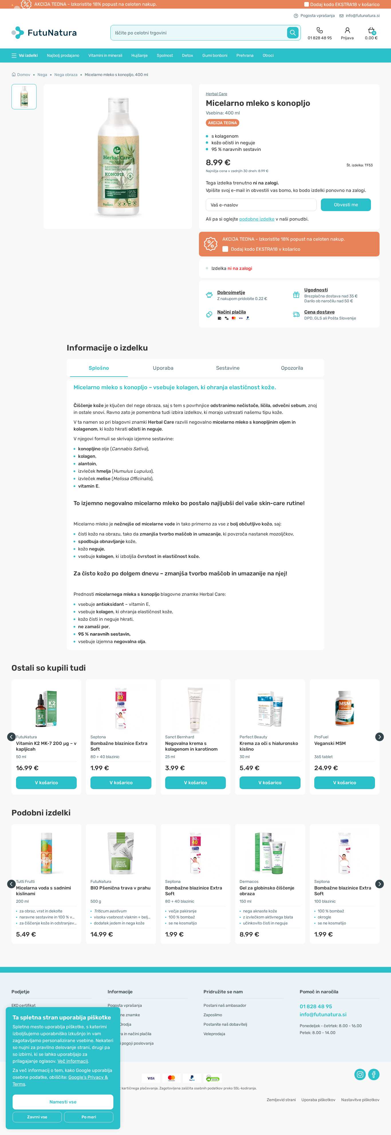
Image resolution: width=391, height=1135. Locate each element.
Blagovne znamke (124, 1015)
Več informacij (73, 1061)
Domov (23, 74)
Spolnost (165, 55)
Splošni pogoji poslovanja (131, 1043)
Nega (42, 74)
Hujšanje (139, 55)
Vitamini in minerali (105, 55)
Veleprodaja (214, 1033)
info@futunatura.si (363, 15)
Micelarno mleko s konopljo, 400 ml (116, 74)
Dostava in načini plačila (129, 1033)
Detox (187, 55)
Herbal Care (216, 93)
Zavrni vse (37, 1117)
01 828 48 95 (316, 1006)
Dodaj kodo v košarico (345, 4)
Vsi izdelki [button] (28, 55)
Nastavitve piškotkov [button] (360, 1099)
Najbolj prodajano (63, 55)
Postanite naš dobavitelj (225, 1024)
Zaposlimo (213, 1015)
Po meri (89, 1117)
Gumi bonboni (214, 55)
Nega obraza (66, 74)
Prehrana (245, 55)
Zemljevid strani (281, 1099)
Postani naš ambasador (225, 1005)
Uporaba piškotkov (318, 1099)
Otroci (268, 55)
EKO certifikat (23, 1005)
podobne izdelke (257, 219)
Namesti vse (63, 1102)
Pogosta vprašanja (318, 15)
